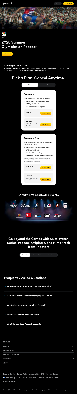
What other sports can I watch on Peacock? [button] (27, 305)
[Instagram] (70, 377)
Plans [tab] (29, 85)
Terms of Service (9, 374)
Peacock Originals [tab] (38, 255)
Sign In (58, 3)
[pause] (75, 9)
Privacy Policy (22, 374)
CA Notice (44, 374)
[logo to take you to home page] (8, 3)
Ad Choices (54, 374)
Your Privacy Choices (13, 377)
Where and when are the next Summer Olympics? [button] (29, 286)
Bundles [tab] (47, 85)
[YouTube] (65, 377)
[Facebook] (65, 371)
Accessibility (34, 374)
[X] (65, 383)
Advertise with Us (52, 378)
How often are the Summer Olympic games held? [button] (29, 296)
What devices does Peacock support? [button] (24, 324)
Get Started (68, 3)
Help (25, 378)
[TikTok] (70, 371)
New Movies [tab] (51, 255)
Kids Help (32, 378)
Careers (41, 378)
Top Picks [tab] (25, 255)
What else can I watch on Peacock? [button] (23, 314)
